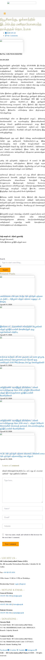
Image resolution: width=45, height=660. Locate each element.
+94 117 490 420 (6, 604)
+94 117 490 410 (5, 613)
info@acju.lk (17, 596)
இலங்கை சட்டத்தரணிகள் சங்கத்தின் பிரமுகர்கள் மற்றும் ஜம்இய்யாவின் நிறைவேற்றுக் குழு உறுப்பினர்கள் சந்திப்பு (21, 329)
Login (17, 584)
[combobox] (22, 262)
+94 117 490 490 (6, 596)
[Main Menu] (4, 13)
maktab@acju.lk (18, 613)
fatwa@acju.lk (18, 604)
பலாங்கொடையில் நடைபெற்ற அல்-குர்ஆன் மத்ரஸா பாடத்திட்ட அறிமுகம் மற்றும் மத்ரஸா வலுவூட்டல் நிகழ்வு (21, 299)
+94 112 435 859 (9, 572)
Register (23, 584)
